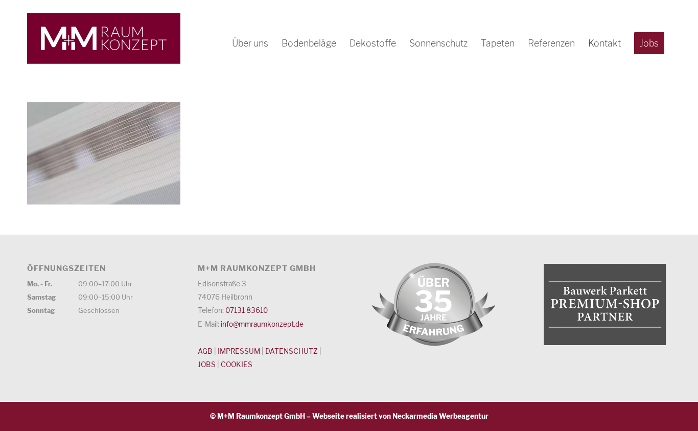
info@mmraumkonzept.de (262, 324)
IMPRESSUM (239, 351)
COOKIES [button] (236, 364)
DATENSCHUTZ (291, 351)
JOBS (207, 364)
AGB (205, 351)
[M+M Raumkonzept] (103, 38)
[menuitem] (250, 43)
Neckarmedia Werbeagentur (440, 416)
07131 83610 (246, 310)
